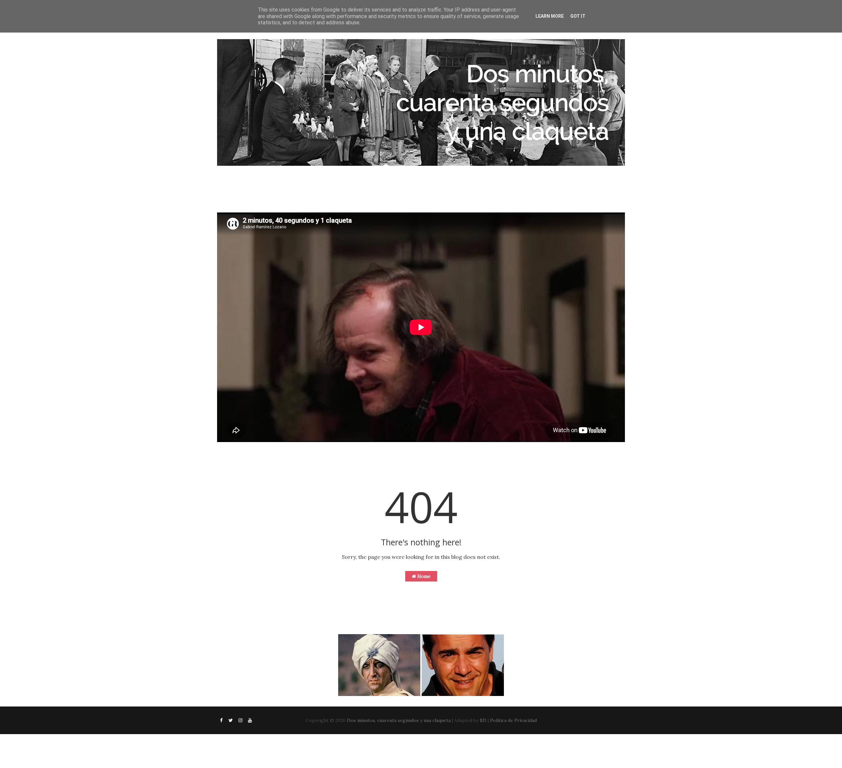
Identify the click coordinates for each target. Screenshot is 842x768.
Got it (577, 16)
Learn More (549, 16)
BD (483, 720)
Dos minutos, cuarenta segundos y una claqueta (399, 720)
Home (423, 576)
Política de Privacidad (513, 720)
